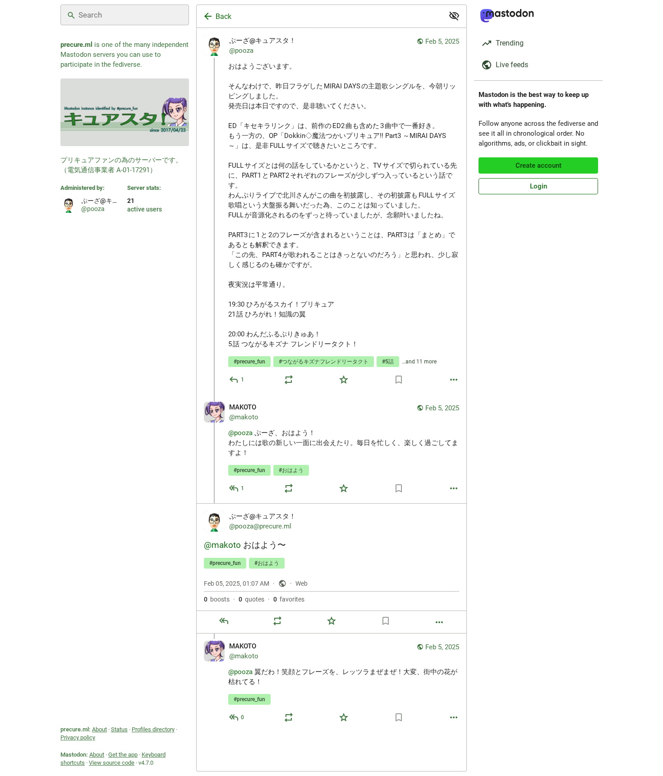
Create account (539, 165)
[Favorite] (343, 379)
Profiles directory (153, 729)
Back (223, 16)
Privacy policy (77, 737)
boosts (217, 599)
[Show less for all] (454, 16)
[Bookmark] (398, 379)
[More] (453, 379)
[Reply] (223, 620)
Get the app (123, 754)
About (99, 729)
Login (538, 186)
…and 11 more (419, 361)
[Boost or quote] (288, 379)
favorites (288, 599)
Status (119, 729)
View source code (111, 762)
